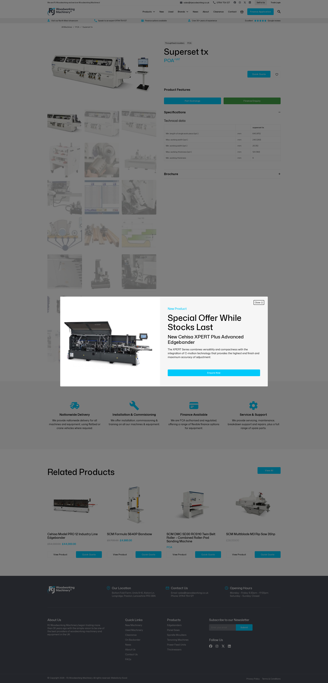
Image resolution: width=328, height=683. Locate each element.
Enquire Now (214, 372)
